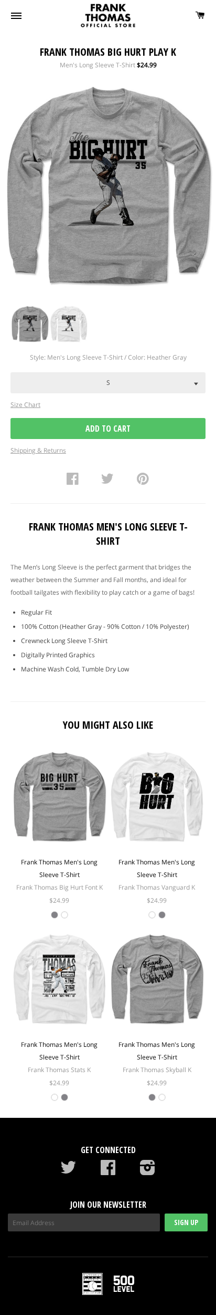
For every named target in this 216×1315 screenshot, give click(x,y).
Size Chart (25, 404)
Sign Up (186, 1222)
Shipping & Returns (38, 450)
